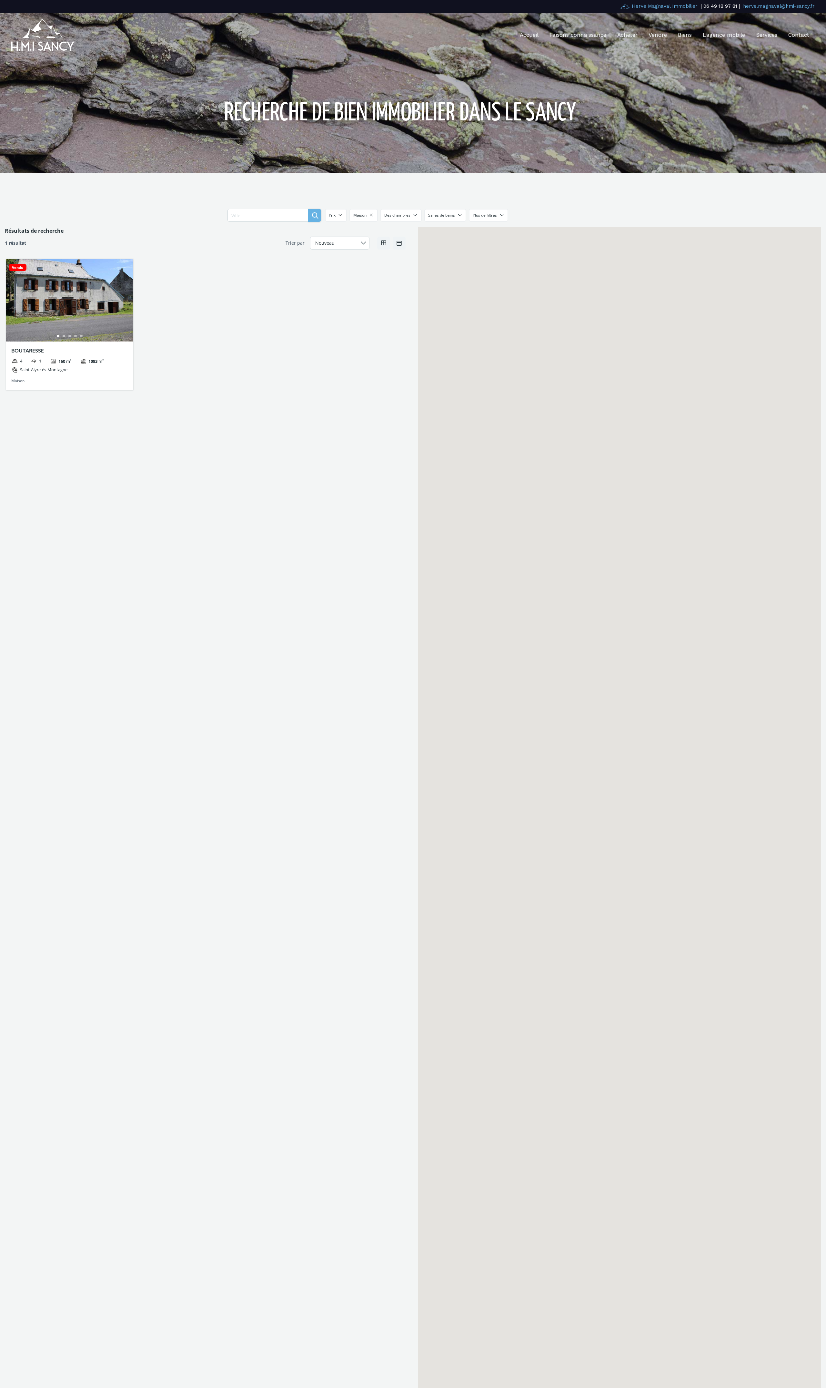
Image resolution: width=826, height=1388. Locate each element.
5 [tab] (81, 336)
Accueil (529, 35)
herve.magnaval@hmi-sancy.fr (779, 6)
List (399, 243)
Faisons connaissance (577, 35)
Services (766, 35)
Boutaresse (27, 350)
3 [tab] (69, 336)
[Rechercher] (314, 215)
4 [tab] (75, 336)
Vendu (17, 267)
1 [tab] (58, 336)
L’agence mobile (724, 35)
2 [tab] (64, 336)
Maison (18, 380)
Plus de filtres (485, 215)
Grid (383, 243)
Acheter (627, 35)
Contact (798, 35)
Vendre (658, 35)
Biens (685, 35)
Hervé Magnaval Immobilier (665, 6)
